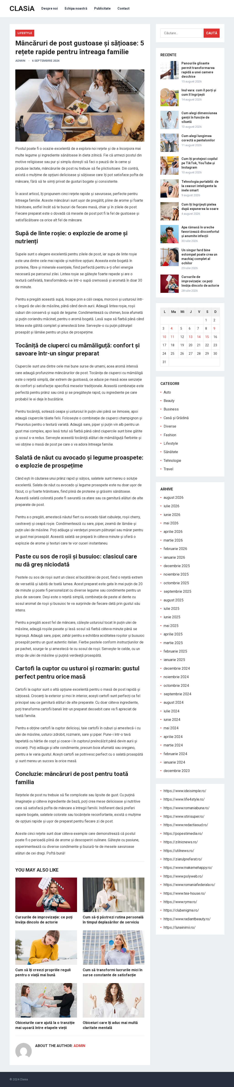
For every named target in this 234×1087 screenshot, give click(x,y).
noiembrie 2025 (176, 574)
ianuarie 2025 (174, 660)
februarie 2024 (175, 754)
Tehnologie (172, 460)
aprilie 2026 (173, 531)
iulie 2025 (171, 608)
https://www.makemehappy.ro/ (188, 867)
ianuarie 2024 (174, 762)
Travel (168, 469)
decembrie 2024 (177, 668)
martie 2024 (173, 745)
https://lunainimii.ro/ (180, 927)
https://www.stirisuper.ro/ (184, 816)
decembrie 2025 (177, 566)
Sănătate (171, 452)
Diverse (170, 426)
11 (172, 337)
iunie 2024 (172, 719)
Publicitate (102, 8)
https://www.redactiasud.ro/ (186, 825)
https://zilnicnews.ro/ (181, 842)
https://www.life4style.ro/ (184, 799)
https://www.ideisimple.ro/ (185, 791)
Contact (123, 8)
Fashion (170, 435)
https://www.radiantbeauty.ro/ (187, 919)
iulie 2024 (171, 711)
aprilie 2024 (173, 737)
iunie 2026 (172, 515)
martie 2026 (173, 540)
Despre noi (49, 8)
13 (190, 337)
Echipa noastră (76, 8)
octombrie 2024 (176, 685)
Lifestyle (25, 33)
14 (199, 337)
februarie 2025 (175, 651)
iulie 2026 (171, 506)
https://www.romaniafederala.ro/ (189, 885)
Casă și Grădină (176, 418)
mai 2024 (171, 728)
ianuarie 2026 (174, 557)
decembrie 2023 (177, 771)
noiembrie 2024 (176, 677)
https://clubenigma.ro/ (181, 910)
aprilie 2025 (173, 634)
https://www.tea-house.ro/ (185, 893)
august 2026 (173, 497)
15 (207, 337)
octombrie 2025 (176, 583)
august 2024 (173, 702)
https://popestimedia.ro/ (183, 833)
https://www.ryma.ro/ (180, 902)
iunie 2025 (172, 617)
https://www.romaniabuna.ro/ (187, 808)
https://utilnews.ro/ (179, 851)
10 (164, 337)
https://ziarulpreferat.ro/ (183, 859)
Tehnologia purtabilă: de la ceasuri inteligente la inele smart (199, 186)
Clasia (24, 1079)
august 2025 (173, 600)
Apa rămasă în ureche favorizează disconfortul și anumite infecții (200, 231)
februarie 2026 (175, 549)
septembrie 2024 (177, 694)
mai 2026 (171, 523)
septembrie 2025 (177, 591)
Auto (167, 392)
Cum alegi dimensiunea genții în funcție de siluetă (199, 117)
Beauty (169, 401)
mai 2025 (171, 626)
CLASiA (22, 8)
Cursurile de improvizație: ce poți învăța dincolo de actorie (200, 281)
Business (171, 409)
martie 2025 (173, 643)
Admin (20, 60)
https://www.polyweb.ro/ (183, 876)
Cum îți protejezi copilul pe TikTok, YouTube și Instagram (199, 163)
